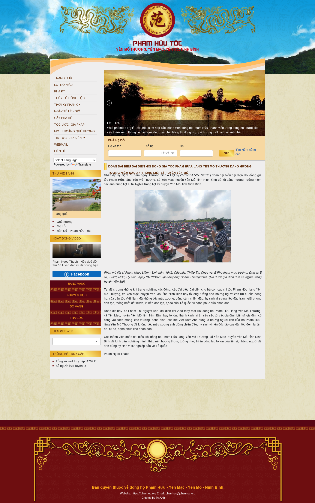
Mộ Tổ (61, 226)
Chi (182, 146)
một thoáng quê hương (74, 131)
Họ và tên (114, 146)
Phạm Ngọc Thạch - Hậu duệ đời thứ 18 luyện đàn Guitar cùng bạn (75, 263)
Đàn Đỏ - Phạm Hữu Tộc (73, 230)
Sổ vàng (76, 306)
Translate (84, 164)
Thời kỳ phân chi (67, 104)
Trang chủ (63, 78)
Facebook (80, 274)
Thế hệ (149, 146)
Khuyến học (77, 295)
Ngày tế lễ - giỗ (67, 111)
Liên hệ (60, 151)
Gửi (227, 153)
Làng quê (61, 213)
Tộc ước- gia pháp (69, 124)
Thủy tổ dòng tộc (69, 98)
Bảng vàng (77, 283)
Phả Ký (59, 91)
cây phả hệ (63, 118)
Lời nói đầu (63, 84)
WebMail (61, 144)
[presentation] (109, 103)
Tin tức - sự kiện (68, 138)
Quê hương (64, 221)
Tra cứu (76, 317)
